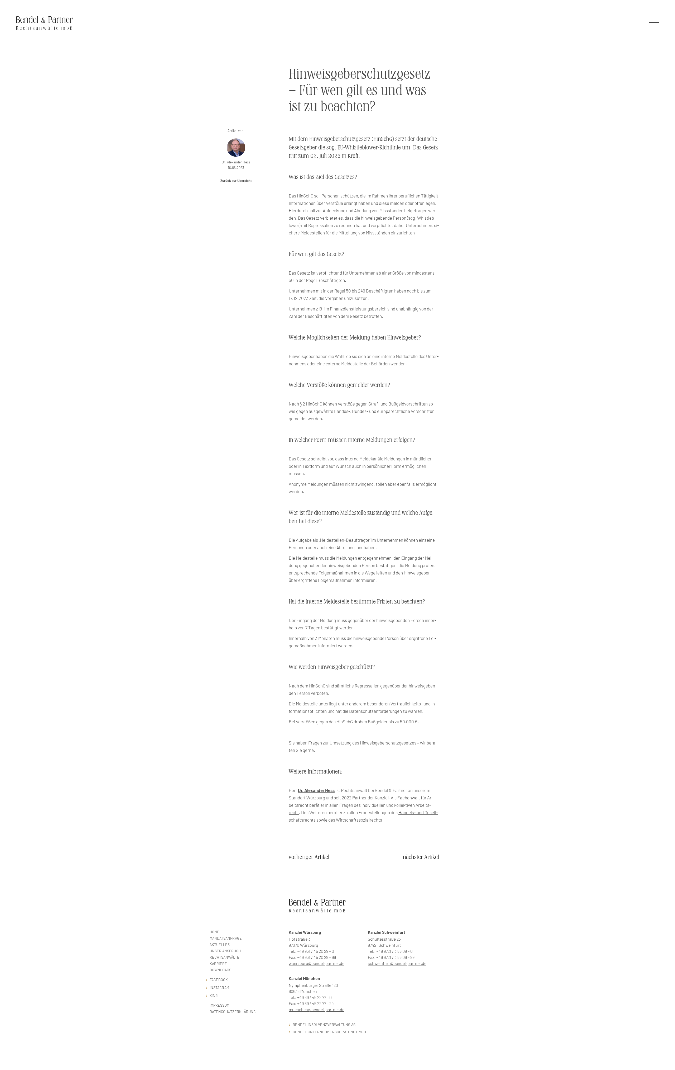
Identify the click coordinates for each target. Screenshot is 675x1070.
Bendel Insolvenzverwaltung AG (324, 1024)
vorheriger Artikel (309, 857)
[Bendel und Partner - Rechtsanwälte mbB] (44, 23)
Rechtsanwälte (224, 957)
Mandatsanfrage (226, 938)
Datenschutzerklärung (233, 1011)
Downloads (220, 970)
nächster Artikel (421, 857)
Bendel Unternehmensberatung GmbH (329, 1032)
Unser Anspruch (225, 951)
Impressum (219, 1005)
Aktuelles (220, 944)
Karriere (218, 963)
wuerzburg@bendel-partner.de (316, 963)
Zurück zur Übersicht (236, 180)
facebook (219, 979)
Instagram (219, 987)
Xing (214, 995)
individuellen (373, 805)
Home (214, 932)
